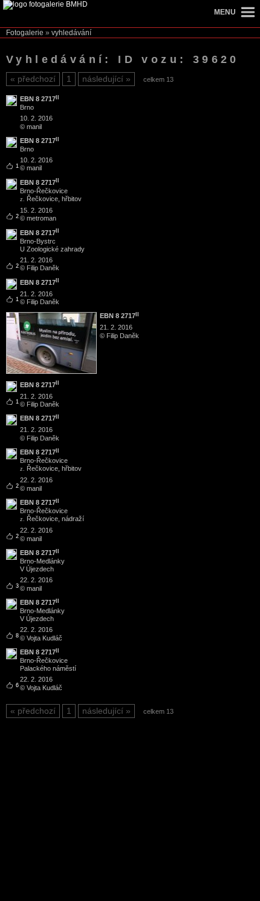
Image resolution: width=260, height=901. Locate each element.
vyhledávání (71, 32)
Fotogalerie (25, 32)
